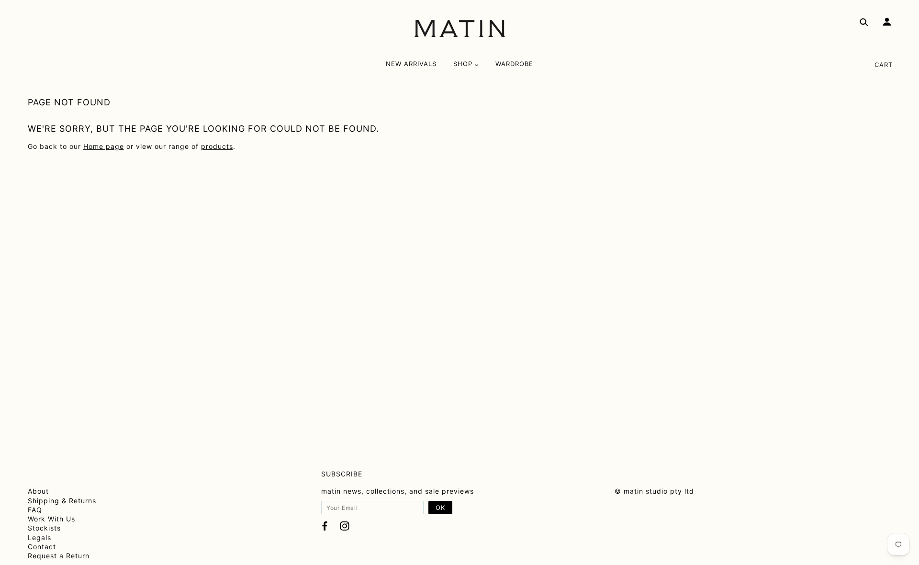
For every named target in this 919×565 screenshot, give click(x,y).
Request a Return (59, 556)
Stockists (44, 528)
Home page (103, 146)
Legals (39, 537)
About (38, 491)
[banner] (459, 28)
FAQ (35, 510)
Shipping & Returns (62, 501)
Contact (42, 546)
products (217, 146)
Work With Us (51, 519)
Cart (883, 64)
